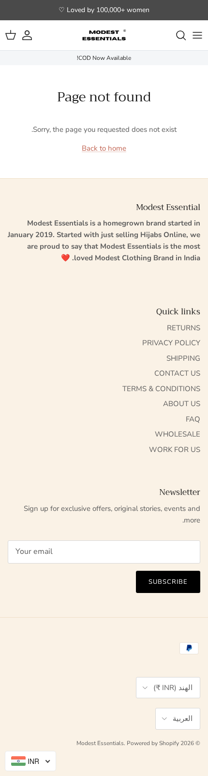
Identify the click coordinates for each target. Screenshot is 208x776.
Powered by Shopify (153, 743)
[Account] (32, 35)
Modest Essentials (100, 743)
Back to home (104, 148)
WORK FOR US (174, 449)
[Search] (176, 35)
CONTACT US (177, 373)
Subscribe (168, 582)
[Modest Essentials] (104, 35)
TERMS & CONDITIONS (161, 389)
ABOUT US (181, 404)
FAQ (193, 419)
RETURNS (183, 328)
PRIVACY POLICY (171, 343)
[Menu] (197, 35)
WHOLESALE (177, 434)
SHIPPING (183, 358)
